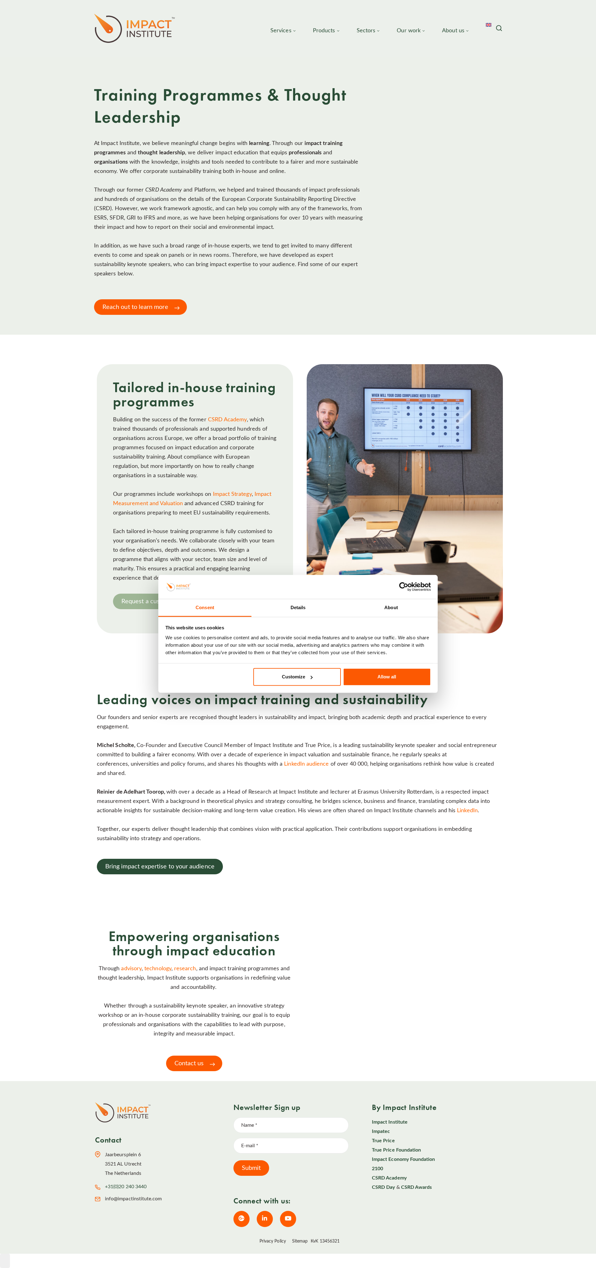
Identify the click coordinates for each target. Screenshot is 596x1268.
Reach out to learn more (135, 307)
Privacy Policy (273, 1241)
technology (157, 968)
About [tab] (391, 607)
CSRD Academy (227, 420)
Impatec (381, 1131)
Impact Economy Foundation (403, 1159)
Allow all (386, 676)
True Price (383, 1140)
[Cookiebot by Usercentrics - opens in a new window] (404, 586)
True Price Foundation (396, 1150)
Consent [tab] (205, 607)
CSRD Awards (416, 1187)
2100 (377, 1168)
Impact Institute (390, 1122)
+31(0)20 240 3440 (126, 1186)
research (185, 968)
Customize (293, 676)
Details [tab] (298, 607)
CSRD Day (383, 1187)
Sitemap (300, 1241)
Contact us (189, 1063)
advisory (131, 968)
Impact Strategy (232, 494)
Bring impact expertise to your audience (159, 866)
